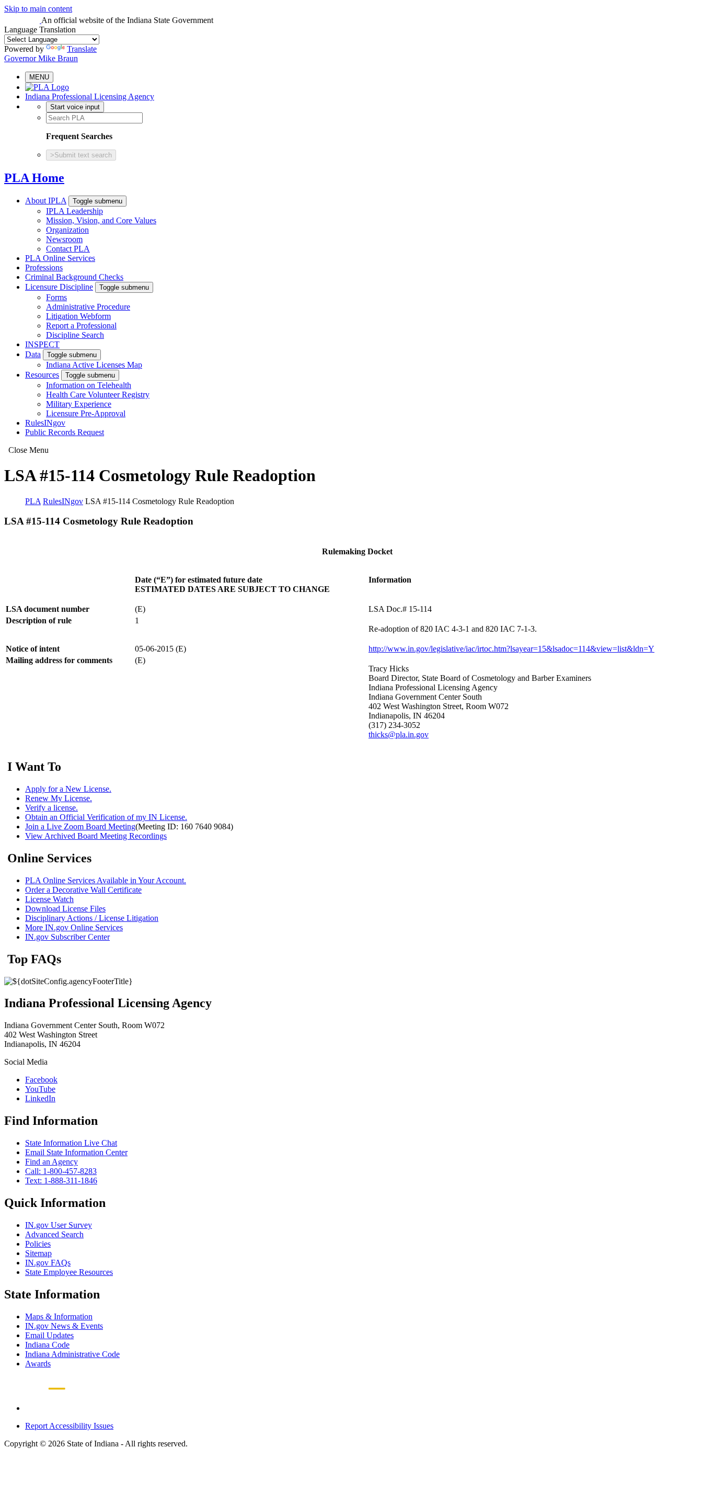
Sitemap (38, 1253)
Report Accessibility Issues (69, 1425)
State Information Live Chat (71, 1142)
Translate (82, 48)
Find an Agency (51, 1161)
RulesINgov (45, 422)
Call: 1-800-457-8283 (61, 1171)
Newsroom (64, 239)
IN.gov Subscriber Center (67, 936)
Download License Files (65, 908)
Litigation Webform (78, 316)
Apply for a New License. (68, 788)
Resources (42, 374)
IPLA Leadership (74, 211)
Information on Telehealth (88, 385)
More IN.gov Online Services (74, 927)
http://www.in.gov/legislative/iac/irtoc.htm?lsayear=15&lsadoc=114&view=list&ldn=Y (511, 648)
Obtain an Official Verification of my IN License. (106, 817)
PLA (33, 501)
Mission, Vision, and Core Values (101, 220)
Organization (67, 229)
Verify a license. (51, 807)
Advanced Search (54, 1234)
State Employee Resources (69, 1272)
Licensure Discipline (59, 286)
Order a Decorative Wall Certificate (83, 889)
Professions (44, 267)
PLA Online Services (60, 258)
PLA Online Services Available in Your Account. (105, 880)
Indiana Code (47, 1344)
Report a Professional (81, 325)
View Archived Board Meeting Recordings (96, 835)
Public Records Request (64, 432)
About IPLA (45, 200)
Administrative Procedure (88, 306)
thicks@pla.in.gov (398, 734)
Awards (38, 1363)
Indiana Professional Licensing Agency (89, 96)
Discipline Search (75, 334)
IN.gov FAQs (48, 1262)
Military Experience (78, 404)
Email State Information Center (76, 1152)
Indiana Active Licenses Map (94, 364)
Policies (38, 1243)
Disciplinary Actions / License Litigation (91, 918)
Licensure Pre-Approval (85, 413)
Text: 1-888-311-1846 (61, 1180)
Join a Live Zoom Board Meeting (80, 826)
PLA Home (34, 178)
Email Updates (49, 1335)
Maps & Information (59, 1316)
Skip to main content (38, 8)
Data (33, 354)
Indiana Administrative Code (72, 1354)
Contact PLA (68, 248)
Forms (56, 297)
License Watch (49, 899)
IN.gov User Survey (58, 1225)
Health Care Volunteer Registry (97, 394)
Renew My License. (58, 798)
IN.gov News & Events (64, 1325)
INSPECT (42, 344)
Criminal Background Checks (74, 276)
